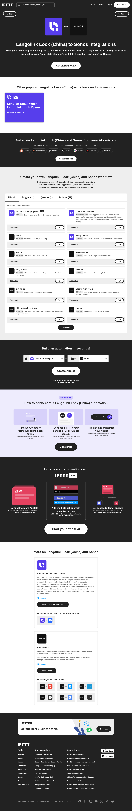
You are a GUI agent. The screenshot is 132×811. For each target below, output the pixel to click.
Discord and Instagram (43, 754)
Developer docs (23, 785)
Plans (101, 5)
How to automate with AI (76, 754)
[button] (66, 447)
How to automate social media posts (80, 785)
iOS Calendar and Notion (44, 758)
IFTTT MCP (22, 766)
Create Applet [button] (66, 370)
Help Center (22, 769)
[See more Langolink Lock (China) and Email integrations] (46, 620)
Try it (59, 227)
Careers (31, 801)
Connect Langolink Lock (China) (53, 604)
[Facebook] (79, 801)
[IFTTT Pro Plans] (42, 211)
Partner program (43, 801)
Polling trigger (83, 214)
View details (14, 227)
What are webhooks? (75, 773)
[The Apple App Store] (107, 751)
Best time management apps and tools (81, 762)
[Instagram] (90, 801)
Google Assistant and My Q (45, 766)
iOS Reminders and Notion (45, 777)
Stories (20, 758)
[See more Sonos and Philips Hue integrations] (86, 697)
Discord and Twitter (42, 788)
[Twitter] (101, 801)
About (69, 801)
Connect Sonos (47, 670)
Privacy (62, 801)
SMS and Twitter (41, 773)
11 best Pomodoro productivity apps (80, 777)
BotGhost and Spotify (43, 769)
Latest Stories (73, 750)
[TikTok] (107, 801)
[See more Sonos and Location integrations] (66, 686)
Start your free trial (66, 529)
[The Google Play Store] (107, 756)
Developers (22, 801)
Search (20, 777)
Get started (121, 5)
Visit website (41, 598)
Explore (92, 5)
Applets (20, 762)
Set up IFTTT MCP (66, 159)
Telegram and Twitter (42, 785)
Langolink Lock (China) (41, 44)
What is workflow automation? (78, 766)
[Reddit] (112, 801)
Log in (109, 5)
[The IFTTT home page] (7, 4)
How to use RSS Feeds (75, 769)
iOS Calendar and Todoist (44, 781)
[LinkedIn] (85, 801)
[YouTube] (96, 801)
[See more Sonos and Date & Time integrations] (46, 697)
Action (20, 238)
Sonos (81, 44)
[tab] (12, 197)
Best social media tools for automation (81, 788)
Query (20, 215)
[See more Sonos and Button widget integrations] (46, 686)
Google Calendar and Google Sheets (48, 762)
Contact (54, 801)
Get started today (66, 65)
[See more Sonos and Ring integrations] (86, 686)
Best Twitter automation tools (78, 758)
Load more (66, 328)
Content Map (22, 773)
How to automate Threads (76, 781)
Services (21, 754)
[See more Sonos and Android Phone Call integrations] (66, 697)
